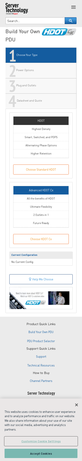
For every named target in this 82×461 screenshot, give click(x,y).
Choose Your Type (26, 55)
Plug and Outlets (25, 85)
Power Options (24, 70)
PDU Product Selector (41, 341)
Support (41, 356)
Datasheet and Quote (29, 100)
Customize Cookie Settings (41, 441)
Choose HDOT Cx (41, 239)
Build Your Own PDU (41, 332)
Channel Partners (41, 381)
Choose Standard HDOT (41, 169)
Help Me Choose (42, 279)
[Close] (77, 405)
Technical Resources (41, 365)
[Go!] (71, 20)
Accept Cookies (41, 453)
